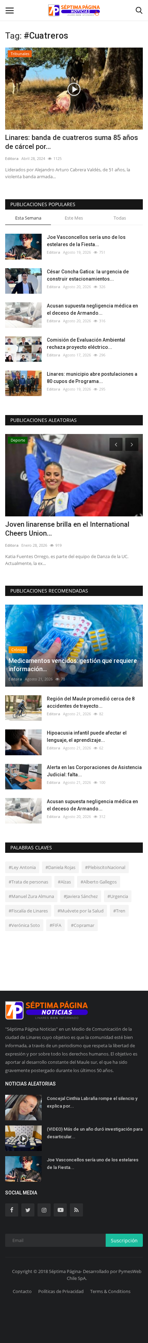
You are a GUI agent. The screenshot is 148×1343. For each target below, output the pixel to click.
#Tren (119, 911)
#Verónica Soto (24, 925)
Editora (12, 158)
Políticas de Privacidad (61, 1291)
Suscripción (124, 1240)
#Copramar (82, 925)
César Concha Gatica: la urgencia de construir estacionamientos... (88, 275)
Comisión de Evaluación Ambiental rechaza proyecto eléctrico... (86, 343)
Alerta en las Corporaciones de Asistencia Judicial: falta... (94, 771)
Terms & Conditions (110, 1291)
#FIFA (55, 925)
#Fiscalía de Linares (28, 911)
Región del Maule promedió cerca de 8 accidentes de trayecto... (91, 702)
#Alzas (64, 882)
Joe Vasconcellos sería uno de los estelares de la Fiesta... (86, 240)
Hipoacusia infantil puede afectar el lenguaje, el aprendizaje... (87, 736)
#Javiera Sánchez (81, 896)
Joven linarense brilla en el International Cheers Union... (67, 528)
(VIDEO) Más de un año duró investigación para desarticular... (94, 1133)
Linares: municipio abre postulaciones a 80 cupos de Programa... (92, 377)
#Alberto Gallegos (99, 882)
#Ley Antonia (22, 867)
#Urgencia (117, 896)
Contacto (22, 1291)
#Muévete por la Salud (80, 911)
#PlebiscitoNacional (105, 867)
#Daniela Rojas (60, 867)
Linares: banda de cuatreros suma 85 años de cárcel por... (71, 142)
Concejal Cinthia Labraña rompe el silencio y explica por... (92, 1102)
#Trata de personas (28, 882)
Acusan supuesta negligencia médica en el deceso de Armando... (92, 309)
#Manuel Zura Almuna (31, 896)
